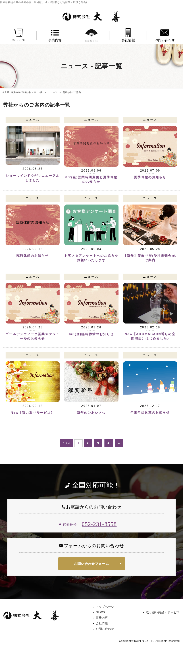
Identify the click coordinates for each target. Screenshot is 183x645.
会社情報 (102, 623)
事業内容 (102, 617)
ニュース (52, 92)
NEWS (100, 612)
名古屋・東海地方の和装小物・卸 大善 (22, 92)
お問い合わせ (105, 629)
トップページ (105, 606)
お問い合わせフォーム (91, 563)
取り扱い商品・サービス (163, 612)
